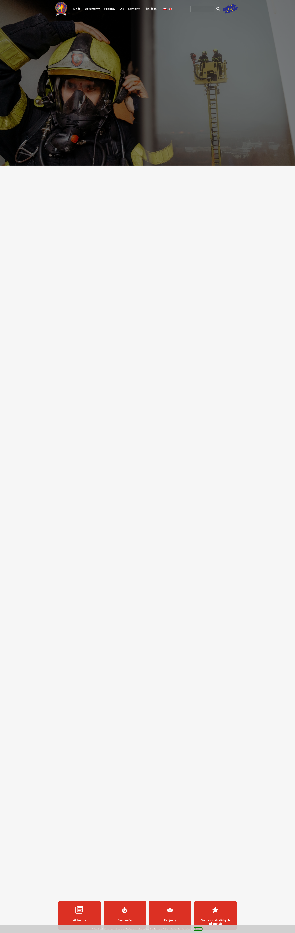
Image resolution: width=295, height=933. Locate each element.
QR (122, 9)
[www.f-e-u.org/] (230, 8)
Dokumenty (92, 9)
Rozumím (198, 929)
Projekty (109, 9)
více (79, 915)
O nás (76, 9)
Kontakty (134, 9)
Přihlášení (150, 9)
